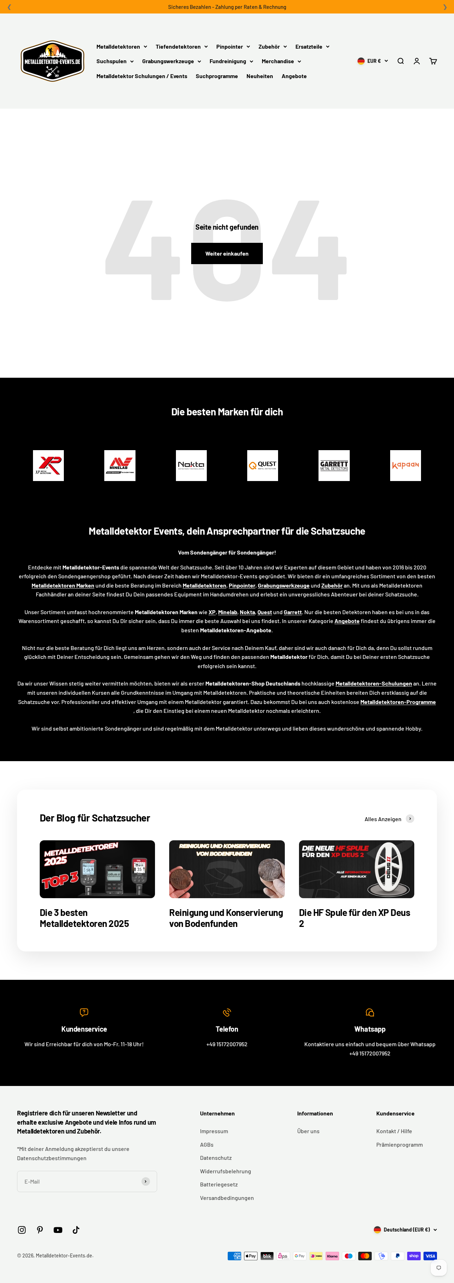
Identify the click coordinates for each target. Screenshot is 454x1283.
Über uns (308, 1131)
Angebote (294, 75)
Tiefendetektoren (178, 46)
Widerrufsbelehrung (225, 1171)
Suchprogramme (217, 75)
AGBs (207, 1144)
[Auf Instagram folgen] (22, 1230)
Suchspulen (111, 61)
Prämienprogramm (399, 1144)
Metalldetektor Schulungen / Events (141, 75)
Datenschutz (216, 1157)
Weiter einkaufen (227, 253)
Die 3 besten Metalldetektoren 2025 (84, 918)
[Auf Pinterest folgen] (40, 1230)
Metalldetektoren (118, 46)
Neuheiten (260, 75)
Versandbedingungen (227, 1197)
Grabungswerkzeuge (168, 61)
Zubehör (269, 46)
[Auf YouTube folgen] (58, 1230)
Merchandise (278, 61)
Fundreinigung (228, 61)
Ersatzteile (308, 46)
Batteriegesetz (219, 1184)
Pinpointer (229, 46)
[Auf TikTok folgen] (76, 1230)
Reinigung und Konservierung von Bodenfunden (226, 918)
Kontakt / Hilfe (394, 1131)
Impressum (214, 1131)
